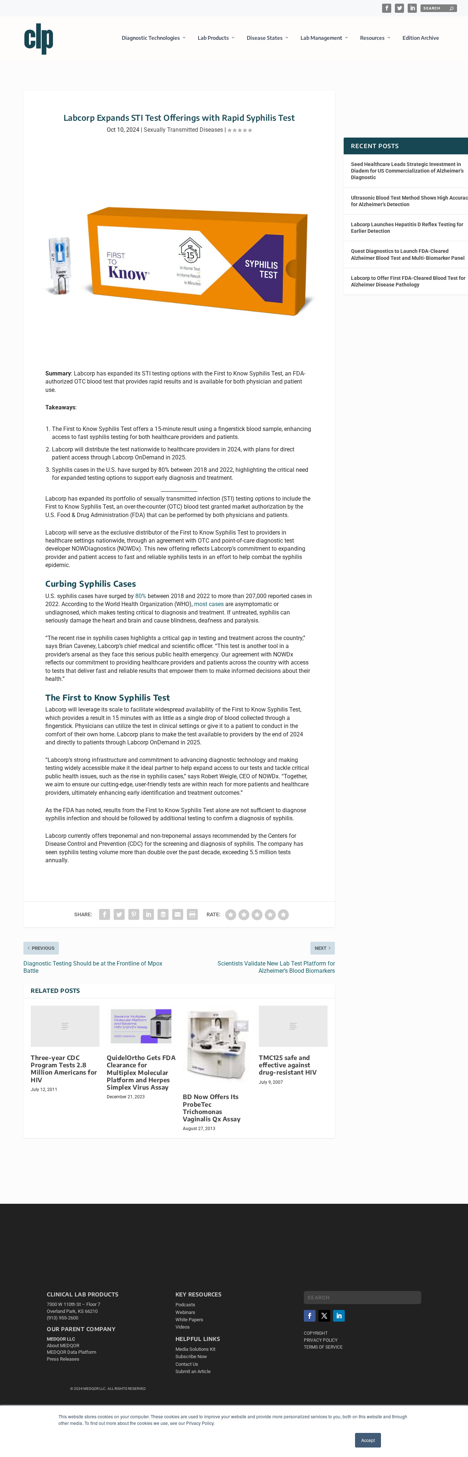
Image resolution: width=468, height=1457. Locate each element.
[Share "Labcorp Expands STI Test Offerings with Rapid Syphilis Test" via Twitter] (119, 914)
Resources (372, 38)
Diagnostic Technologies (151, 38)
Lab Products (213, 38)
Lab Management (321, 38)
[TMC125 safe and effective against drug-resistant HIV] (293, 1026)
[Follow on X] (324, 1316)
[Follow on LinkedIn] (339, 1316)
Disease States (265, 38)
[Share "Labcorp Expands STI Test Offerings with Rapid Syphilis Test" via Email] (177, 914)
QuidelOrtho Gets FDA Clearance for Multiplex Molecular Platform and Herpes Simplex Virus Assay (141, 1072)
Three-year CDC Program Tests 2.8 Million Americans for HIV (64, 1068)
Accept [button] (368, 1440)
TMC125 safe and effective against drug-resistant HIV (288, 1065)
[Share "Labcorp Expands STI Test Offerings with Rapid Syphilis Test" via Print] (192, 914)
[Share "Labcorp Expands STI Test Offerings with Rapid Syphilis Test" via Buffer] (163, 914)
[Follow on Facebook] (310, 1316)
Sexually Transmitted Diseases (183, 129)
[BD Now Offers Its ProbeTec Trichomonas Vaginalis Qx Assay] (217, 1046)
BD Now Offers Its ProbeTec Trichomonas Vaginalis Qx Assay (212, 1107)
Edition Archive (421, 38)
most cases (209, 604)
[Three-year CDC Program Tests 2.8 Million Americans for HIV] (65, 1026)
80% (140, 596)
